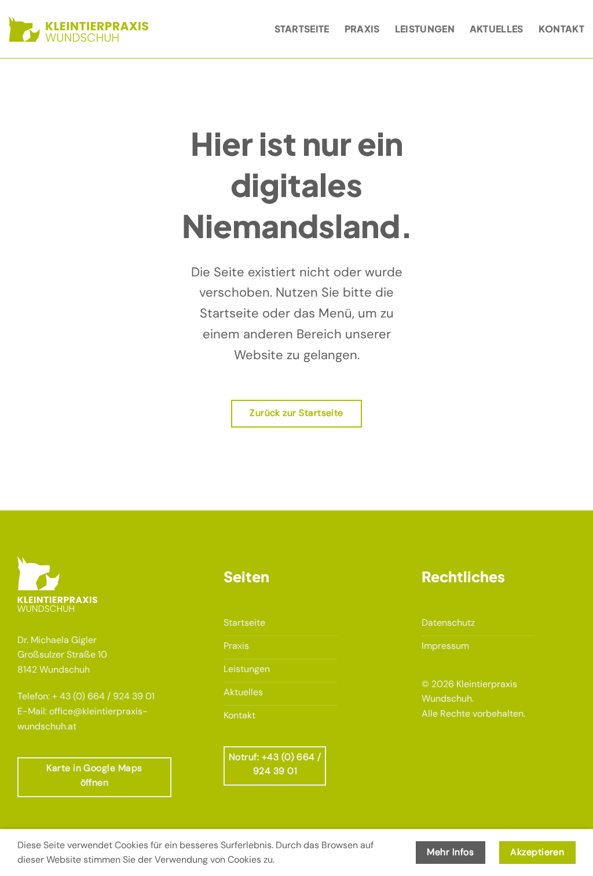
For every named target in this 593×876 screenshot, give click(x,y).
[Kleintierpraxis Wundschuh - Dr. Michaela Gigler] (78, 28)
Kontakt (561, 29)
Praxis (362, 29)
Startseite (302, 29)
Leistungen (425, 29)
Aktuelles (497, 29)
